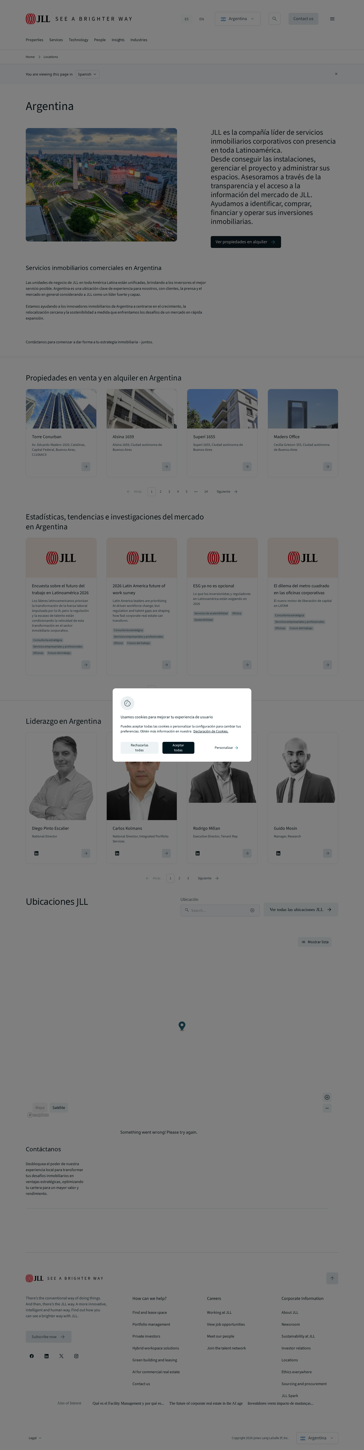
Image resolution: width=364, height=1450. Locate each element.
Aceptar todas (178, 748)
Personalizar (227, 748)
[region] (182, 725)
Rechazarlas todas (139, 748)
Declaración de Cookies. (210, 731)
